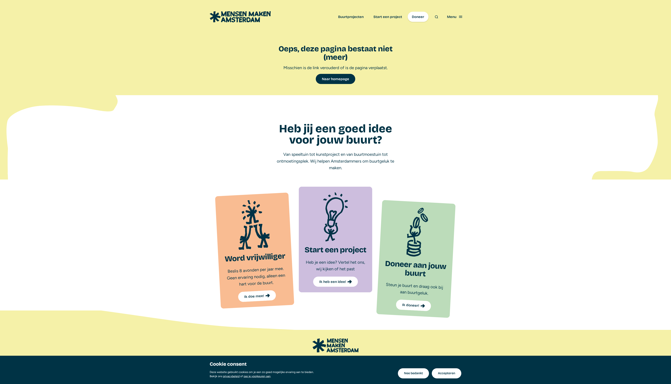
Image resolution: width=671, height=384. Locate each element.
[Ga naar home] (240, 16)
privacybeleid (231, 376)
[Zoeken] (436, 17)
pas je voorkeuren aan (257, 376)
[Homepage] (335, 345)
